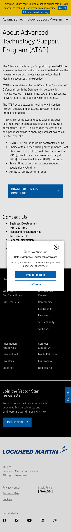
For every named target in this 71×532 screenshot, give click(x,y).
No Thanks (35, 284)
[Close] (56, 247)
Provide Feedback (35, 274)
